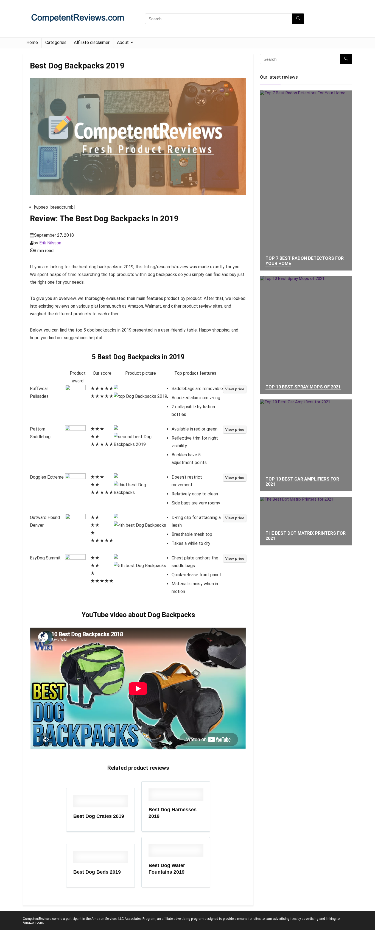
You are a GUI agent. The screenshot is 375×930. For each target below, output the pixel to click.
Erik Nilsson (50, 242)
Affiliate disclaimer (92, 42)
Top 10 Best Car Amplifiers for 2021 (302, 481)
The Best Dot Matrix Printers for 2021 (305, 536)
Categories (55, 42)
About (123, 42)
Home (32, 42)
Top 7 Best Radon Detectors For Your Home (304, 261)
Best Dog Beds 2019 (97, 872)
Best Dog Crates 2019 (98, 816)
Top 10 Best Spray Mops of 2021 (303, 387)
